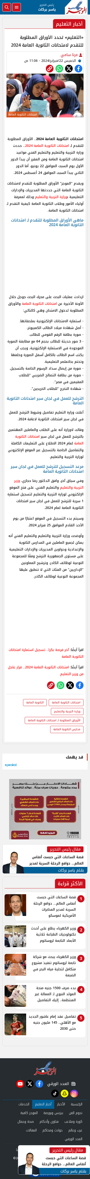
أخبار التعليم (43, 1104)
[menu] (16, 7)
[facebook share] (78, 68)
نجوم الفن (75, 1113)
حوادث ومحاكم (52, 1130)
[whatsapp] (50, 68)
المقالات (31, 1130)
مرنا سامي (70, 54)
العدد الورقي (57, 1084)
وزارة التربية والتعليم (51, 197)
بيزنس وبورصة (53, 1113)
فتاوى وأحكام (49, 1121)
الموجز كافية (29, 1113)
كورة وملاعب (73, 1121)
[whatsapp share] (59, 68)
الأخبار (61, 1104)
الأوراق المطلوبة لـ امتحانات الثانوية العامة (54, 720)
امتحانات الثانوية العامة (52, 146)
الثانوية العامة (35, 702)
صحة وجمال (26, 1121)
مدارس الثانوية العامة (66, 729)
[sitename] (45, 1068)
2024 (29, 146)
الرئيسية (76, 1104)
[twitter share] (69, 68)
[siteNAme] (76, 7)
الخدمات (23, 1104)
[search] (6, 7)
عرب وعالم (75, 1130)
